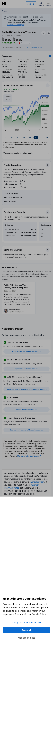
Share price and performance (18, 85)
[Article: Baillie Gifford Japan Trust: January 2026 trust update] (18, 298)
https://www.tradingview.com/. (29, 456)
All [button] (47, 137)
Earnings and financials (14, 212)
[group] (26, 137)
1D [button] (6, 137)
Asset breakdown (10, 193)
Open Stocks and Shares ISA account (26, 351)
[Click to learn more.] (50, 56)
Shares (4, 11)
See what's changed (15, 25)
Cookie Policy (39, 614)
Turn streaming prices (33, 47)
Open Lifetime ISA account (26, 409)
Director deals (9, 201)
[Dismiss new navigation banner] (48, 17)
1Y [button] (35, 137)
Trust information (12, 165)
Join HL (30, 4)
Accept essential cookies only (26, 622)
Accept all (26, 630)
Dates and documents (12, 197)
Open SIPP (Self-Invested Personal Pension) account (27, 389)
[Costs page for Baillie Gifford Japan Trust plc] (26, 253)
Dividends (9, 225)
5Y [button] (41, 137)
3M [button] (24, 137)
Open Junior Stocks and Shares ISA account (26, 430)
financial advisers (37, 482)
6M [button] (30, 137)
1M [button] (17, 137)
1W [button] (12, 137)
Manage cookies (26, 637)
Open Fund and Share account (26, 369)
